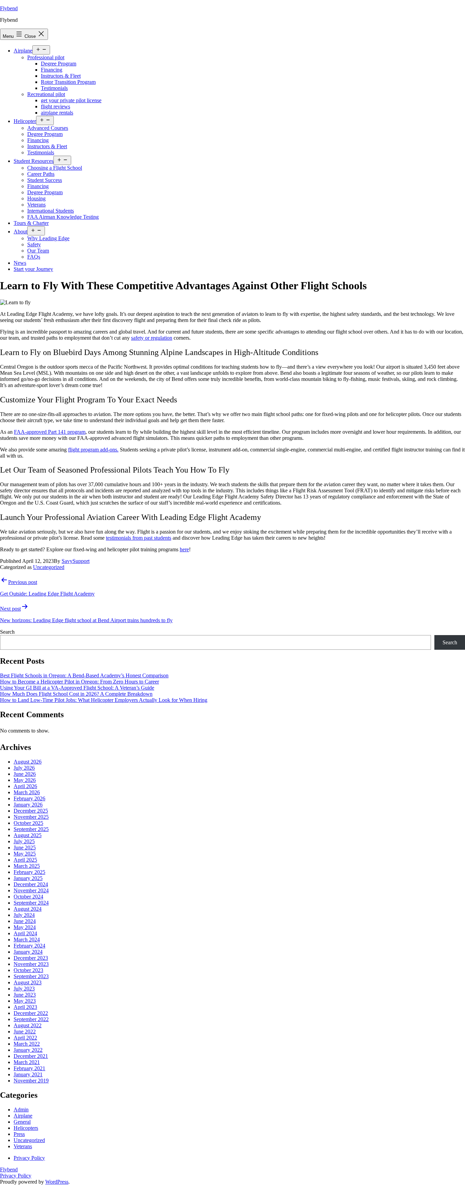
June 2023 (25, 995)
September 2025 (31, 829)
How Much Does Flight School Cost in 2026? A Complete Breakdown (76, 694)
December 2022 (31, 1013)
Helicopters (26, 1128)
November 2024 (31, 890)
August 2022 (28, 1025)
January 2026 (28, 804)
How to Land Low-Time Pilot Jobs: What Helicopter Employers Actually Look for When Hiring (103, 700)
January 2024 (28, 952)
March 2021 (27, 1062)
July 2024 (24, 915)
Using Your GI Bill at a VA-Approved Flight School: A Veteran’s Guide (77, 688)
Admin (21, 1109)
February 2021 (29, 1068)
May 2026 (25, 780)
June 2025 (25, 847)
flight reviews (55, 106)
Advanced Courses (47, 128)
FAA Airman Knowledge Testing (63, 217)
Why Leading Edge (48, 238)
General (22, 1122)
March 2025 (27, 866)
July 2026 (24, 768)
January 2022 (28, 1050)
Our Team (38, 250)
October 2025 (28, 823)
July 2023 (24, 988)
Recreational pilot (46, 94)
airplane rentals (57, 113)
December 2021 (31, 1056)
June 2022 (25, 1031)
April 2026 (25, 786)
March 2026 (27, 792)
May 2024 (25, 927)
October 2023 (28, 970)
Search (7, 632)
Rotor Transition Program (68, 82)
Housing (36, 198)
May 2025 (25, 854)
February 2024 (29, 946)
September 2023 (31, 976)
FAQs (33, 257)
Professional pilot (45, 57)
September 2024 (31, 903)
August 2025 (28, 835)
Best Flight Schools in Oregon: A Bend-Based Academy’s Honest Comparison (84, 675)
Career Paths (40, 174)
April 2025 (25, 860)
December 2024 (31, 884)
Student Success (44, 180)
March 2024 (27, 939)
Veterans (36, 204)
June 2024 (25, 921)
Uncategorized (48, 567)
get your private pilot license (71, 100)
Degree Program (58, 63)
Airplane (23, 50)
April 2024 (25, 933)
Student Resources (33, 161)
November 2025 (31, 817)
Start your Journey (33, 269)
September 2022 (31, 1019)
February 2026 (29, 798)
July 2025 (24, 841)
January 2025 (28, 878)
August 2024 (28, 909)
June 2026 (25, 774)
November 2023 (31, 964)
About (20, 231)
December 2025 (31, 811)
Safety (34, 244)
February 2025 (29, 872)
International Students (50, 211)
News (20, 263)
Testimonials (54, 88)
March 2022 (27, 1044)
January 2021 (28, 1074)
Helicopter (25, 121)
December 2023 (31, 958)
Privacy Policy (15, 1176)
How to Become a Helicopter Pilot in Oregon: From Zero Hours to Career (79, 681)
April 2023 (25, 1007)
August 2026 (28, 762)
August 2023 (28, 982)
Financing (51, 70)
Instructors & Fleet (61, 76)
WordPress (56, 1182)
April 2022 (25, 1038)
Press (19, 1134)
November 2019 (31, 1080)
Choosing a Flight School (54, 168)
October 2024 (28, 896)
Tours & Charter (31, 223)
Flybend (9, 8)
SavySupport (76, 561)
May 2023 (25, 1001)
